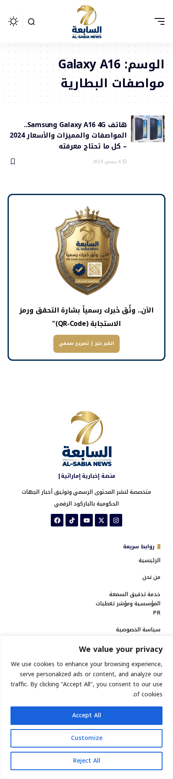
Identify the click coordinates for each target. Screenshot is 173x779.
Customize (86, 738)
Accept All (86, 715)
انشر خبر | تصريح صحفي (86, 343)
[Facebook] (57, 520)
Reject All (86, 760)
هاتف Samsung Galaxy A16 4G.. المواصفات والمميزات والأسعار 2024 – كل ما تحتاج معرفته (68, 135)
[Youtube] (86, 520)
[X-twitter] (101, 520)
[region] (86, 707)
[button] (157, 21)
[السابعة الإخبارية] (86, 21)
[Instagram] (116, 520)
